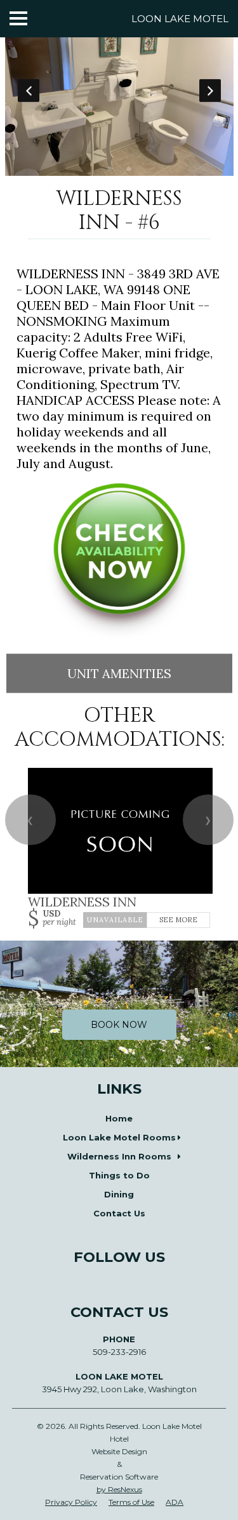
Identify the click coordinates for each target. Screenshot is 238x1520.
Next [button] (210, 90)
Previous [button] (28, 90)
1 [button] (109, 169)
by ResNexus (119, 1489)
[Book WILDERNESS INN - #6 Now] (119, 635)
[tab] (109, 169)
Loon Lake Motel (179, 19)
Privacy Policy (71, 1502)
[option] (119, 90)
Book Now (119, 1024)
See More (178, 919)
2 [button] (128, 169)
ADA (174, 1502)
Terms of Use (131, 1502)
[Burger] (18, 18)
